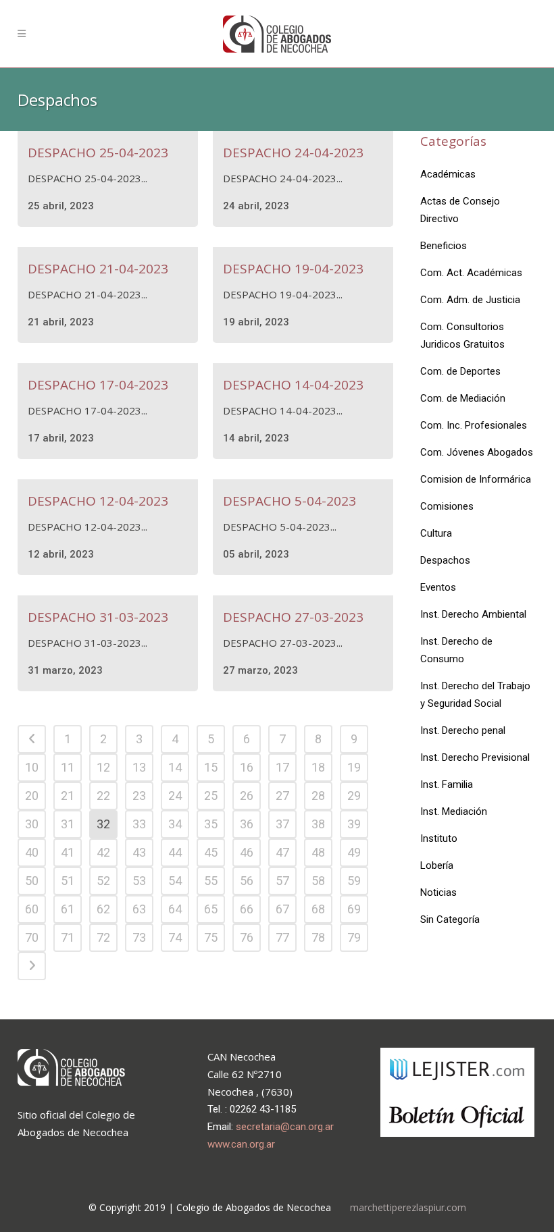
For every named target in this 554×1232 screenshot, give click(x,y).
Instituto (438, 838)
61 (67, 909)
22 (103, 795)
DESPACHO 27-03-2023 (293, 617)
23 (139, 795)
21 (67, 795)
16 (246, 767)
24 (175, 795)
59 (354, 881)
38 (318, 824)
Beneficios (443, 246)
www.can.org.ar (241, 1144)
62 (103, 909)
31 (67, 824)
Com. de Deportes (460, 371)
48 (318, 852)
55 (211, 881)
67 (282, 909)
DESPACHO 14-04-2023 (293, 385)
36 (246, 824)
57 (282, 881)
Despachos (445, 560)
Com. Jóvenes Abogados (476, 452)
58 (318, 881)
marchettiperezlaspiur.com (408, 1207)
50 (32, 881)
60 (32, 909)
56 (246, 881)
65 (211, 909)
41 (67, 852)
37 (282, 824)
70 (32, 937)
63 (139, 909)
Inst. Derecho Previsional (475, 757)
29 (354, 795)
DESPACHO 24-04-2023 (293, 152)
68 (318, 909)
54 (175, 881)
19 (354, 767)
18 (318, 767)
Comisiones (447, 506)
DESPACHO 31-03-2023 (98, 617)
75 (211, 937)
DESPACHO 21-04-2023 (98, 268)
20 (32, 795)
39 (354, 824)
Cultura (436, 533)
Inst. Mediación (453, 811)
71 (67, 937)
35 (211, 824)
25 (211, 795)
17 (282, 767)
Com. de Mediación (462, 398)
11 (67, 767)
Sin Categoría (450, 919)
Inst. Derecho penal (462, 730)
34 (175, 824)
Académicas (448, 174)
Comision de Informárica (475, 479)
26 (246, 795)
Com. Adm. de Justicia (470, 300)
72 (103, 937)
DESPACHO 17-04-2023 (98, 385)
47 (282, 852)
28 (318, 795)
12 (103, 767)
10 (32, 767)
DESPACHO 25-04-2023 (98, 152)
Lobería (436, 865)
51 (67, 881)
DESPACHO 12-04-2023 (98, 501)
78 (318, 937)
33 (139, 824)
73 (139, 937)
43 (139, 852)
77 (282, 937)
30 (32, 824)
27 (282, 795)
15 (211, 767)
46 (246, 852)
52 (103, 881)
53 (139, 881)
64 (175, 909)
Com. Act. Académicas (471, 273)
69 (354, 909)
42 (103, 852)
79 (354, 937)
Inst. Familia (446, 784)
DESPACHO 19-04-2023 (293, 268)
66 (246, 909)
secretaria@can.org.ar (285, 1127)
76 (246, 937)
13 (139, 767)
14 (175, 767)
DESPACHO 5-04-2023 (289, 501)
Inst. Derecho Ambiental (473, 614)
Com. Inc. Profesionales (473, 425)
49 (354, 852)
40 (32, 852)
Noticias (438, 892)
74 (175, 937)
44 (175, 852)
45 (211, 852)
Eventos (438, 587)
